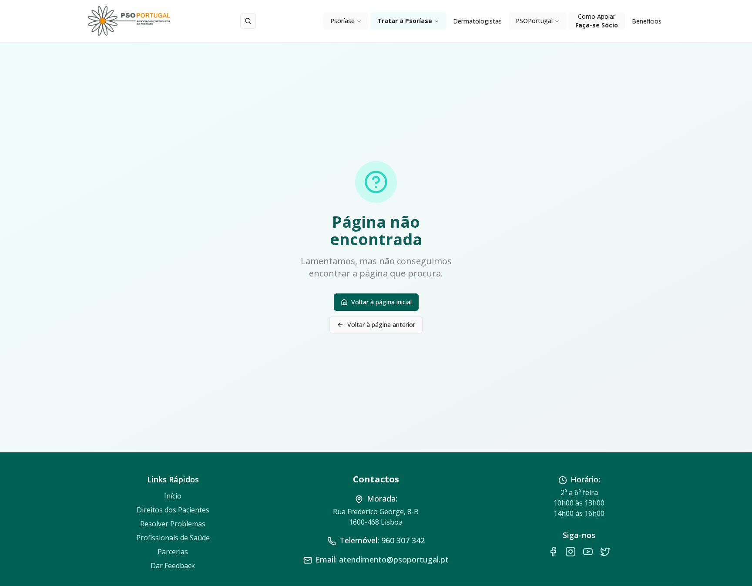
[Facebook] (553, 551)
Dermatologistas (477, 21)
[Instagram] (570, 551)
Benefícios (646, 21)
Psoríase (342, 21)
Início (172, 496)
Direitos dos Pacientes (173, 510)
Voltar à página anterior (381, 324)
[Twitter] (605, 551)
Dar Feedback (173, 565)
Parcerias (173, 551)
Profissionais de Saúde (173, 537)
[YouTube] (588, 551)
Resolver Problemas (172, 524)
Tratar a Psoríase (404, 21)
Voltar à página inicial (381, 302)
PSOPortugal (534, 21)
